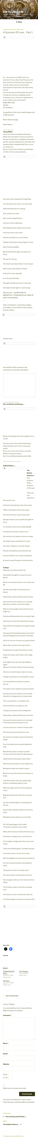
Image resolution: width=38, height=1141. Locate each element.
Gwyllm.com (13, 11)
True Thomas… (24, 971)
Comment (7, 1015)
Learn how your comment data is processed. (19, 1102)
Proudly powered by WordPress (13, 1136)
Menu (20, 22)
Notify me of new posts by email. (14, 1088)
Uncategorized (12, 996)
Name (5, 1043)
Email (5, 1054)
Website (6, 1064)
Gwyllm (20, 29)
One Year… (6, 981)
